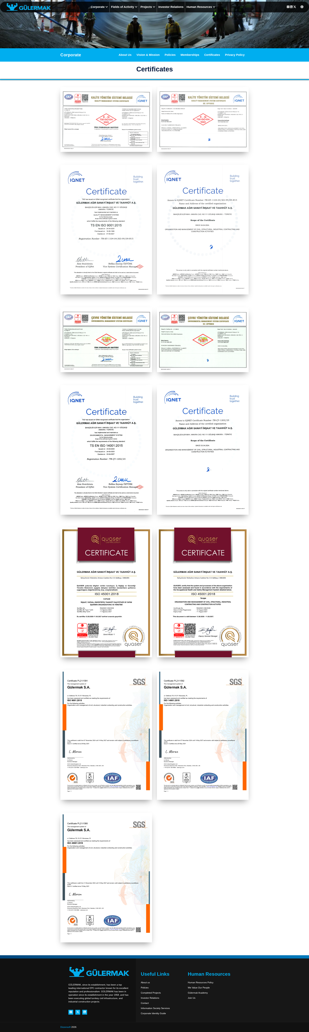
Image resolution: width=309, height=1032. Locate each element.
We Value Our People (199, 987)
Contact (145, 1003)
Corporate (98, 7)
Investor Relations (170, 7)
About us (145, 982)
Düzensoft (65, 1027)
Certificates (212, 54)
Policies (170, 54)
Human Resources (200, 7)
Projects (146, 7)
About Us (125, 54)
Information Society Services (155, 1008)
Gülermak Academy (198, 992)
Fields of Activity (123, 7)
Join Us (191, 998)
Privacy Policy (235, 54)
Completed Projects (151, 992)
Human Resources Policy (200, 982)
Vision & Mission (148, 54)
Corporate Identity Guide (153, 1013)
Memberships (190, 54)
